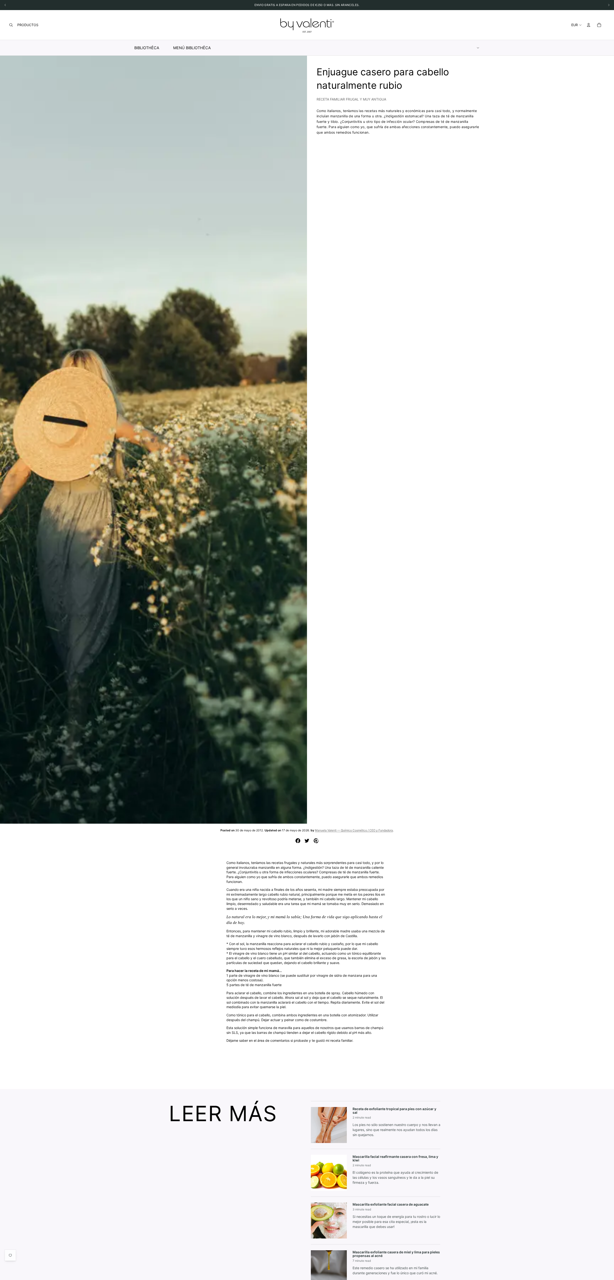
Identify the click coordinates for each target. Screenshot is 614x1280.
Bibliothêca (146, 47)
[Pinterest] (316, 840)
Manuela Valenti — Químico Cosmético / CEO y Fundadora (354, 830)
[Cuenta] (588, 25)
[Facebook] (297, 840)
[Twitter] (307, 840)
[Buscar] (11, 25)
